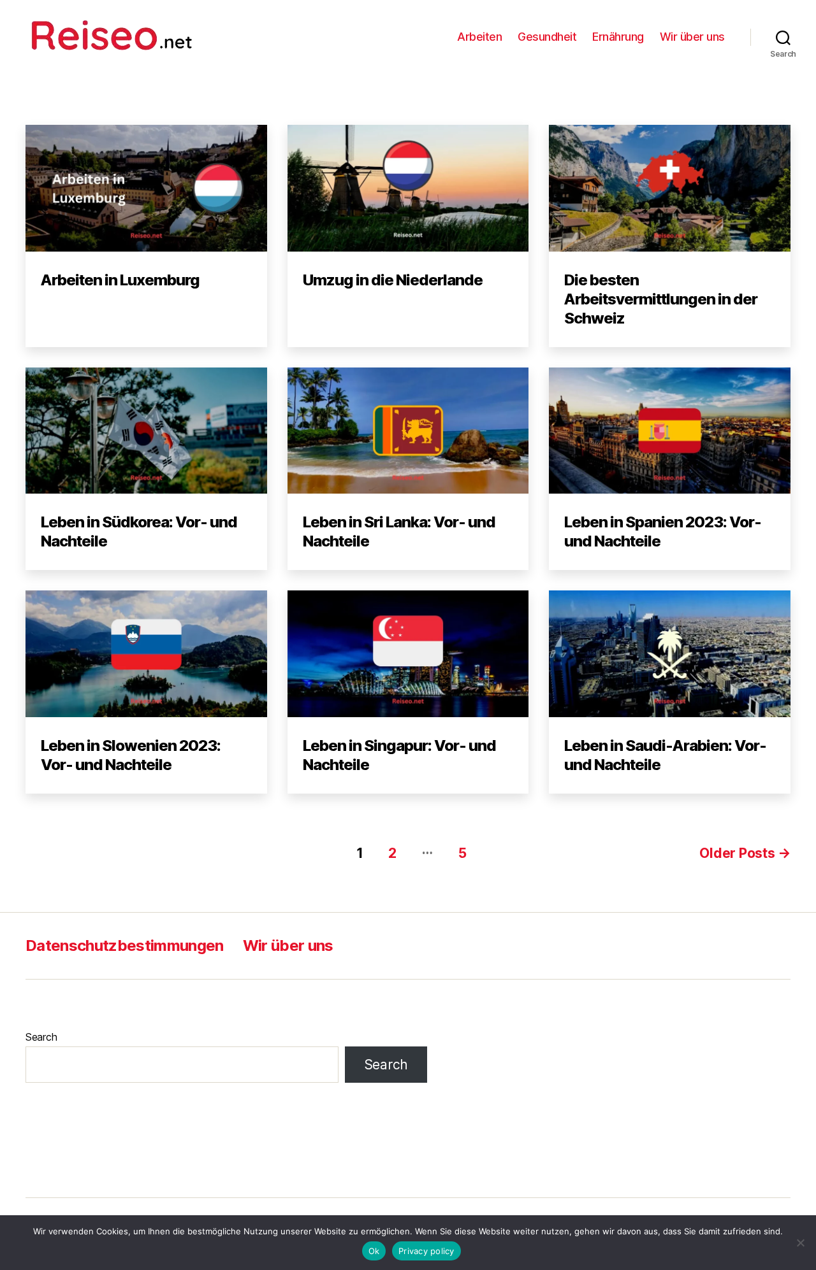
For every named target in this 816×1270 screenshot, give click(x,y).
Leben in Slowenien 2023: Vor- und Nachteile (131, 755)
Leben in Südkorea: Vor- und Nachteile (139, 531)
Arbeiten (479, 36)
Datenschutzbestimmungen (125, 945)
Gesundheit (547, 36)
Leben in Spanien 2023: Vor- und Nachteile (662, 531)
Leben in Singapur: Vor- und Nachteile (399, 755)
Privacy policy (426, 1251)
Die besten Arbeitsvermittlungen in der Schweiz (660, 299)
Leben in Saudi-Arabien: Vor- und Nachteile (665, 755)
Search (41, 1037)
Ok (374, 1251)
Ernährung (618, 36)
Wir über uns (692, 36)
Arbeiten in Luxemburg (120, 280)
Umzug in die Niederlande (393, 280)
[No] (800, 1242)
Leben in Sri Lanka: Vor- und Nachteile (399, 531)
